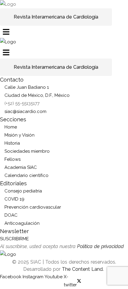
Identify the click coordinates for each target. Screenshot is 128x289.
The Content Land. (83, 269)
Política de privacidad (100, 246)
